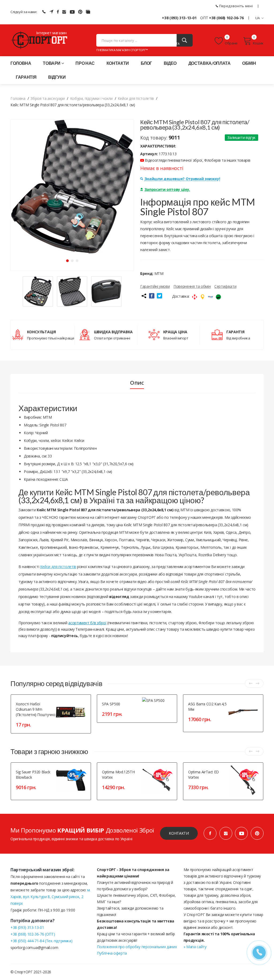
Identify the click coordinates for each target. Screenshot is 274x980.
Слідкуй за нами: (23, 11)
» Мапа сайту (195, 946)
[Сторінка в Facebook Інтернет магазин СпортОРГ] (58, 12)
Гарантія (26, 77)
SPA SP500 (111, 703)
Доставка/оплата (209, 63)
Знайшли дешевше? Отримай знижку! (182, 178)
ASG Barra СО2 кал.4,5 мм (207, 706)
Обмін (249, 63)
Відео (170, 63)
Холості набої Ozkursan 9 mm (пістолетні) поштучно (35, 709)
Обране (231, 43)
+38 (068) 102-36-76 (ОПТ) (32, 934)
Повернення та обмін (192, 286)
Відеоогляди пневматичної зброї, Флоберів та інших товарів (197, 160)
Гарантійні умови (155, 286)
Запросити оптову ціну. (167, 189)
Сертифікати (225, 286)
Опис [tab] (137, 382)
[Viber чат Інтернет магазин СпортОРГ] (43, 12)
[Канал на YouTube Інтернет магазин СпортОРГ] (72, 12)
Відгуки (57, 77)
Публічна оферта (112, 953)
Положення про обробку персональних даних (137, 946)
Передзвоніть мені (235, 5)
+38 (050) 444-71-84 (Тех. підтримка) (41, 940)
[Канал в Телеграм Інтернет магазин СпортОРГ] (51, 12)
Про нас (85, 63)
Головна (20, 63)
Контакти (117, 63)
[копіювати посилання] (143, 295)
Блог (146, 63)
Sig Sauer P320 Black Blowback (33, 774)
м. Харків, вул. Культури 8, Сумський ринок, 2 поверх (50, 896)
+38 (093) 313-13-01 (179, 17)
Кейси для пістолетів (58, 566)
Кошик (258, 43)
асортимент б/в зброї (87, 622)
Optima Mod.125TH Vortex (118, 774)
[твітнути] (159, 295)
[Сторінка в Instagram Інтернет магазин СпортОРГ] (64, 12)
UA (257, 18)
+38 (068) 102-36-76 (226, 17)
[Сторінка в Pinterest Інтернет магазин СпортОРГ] (80, 12)
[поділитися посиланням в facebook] (151, 295)
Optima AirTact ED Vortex (203, 774)
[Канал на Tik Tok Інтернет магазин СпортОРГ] (88, 12)
